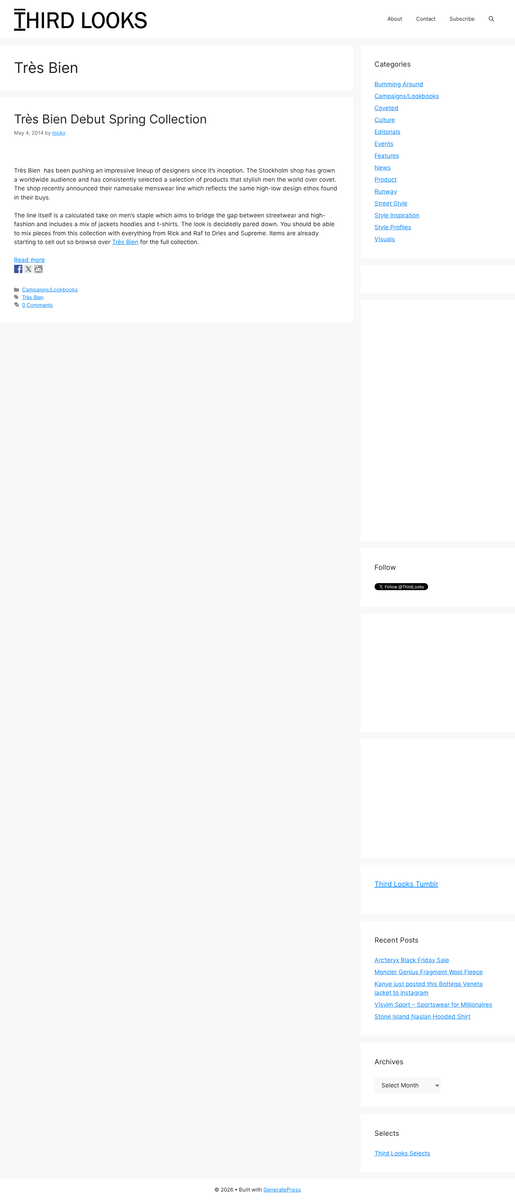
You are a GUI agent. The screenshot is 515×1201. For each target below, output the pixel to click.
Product (386, 179)
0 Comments (37, 305)
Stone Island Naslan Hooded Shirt (423, 1016)
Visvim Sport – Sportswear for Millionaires (433, 1004)
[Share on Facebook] (18, 269)
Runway (386, 191)
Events (384, 143)
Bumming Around (399, 84)
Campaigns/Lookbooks (50, 289)
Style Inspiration (397, 215)
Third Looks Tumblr (406, 884)
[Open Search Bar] (491, 18)
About (394, 18)
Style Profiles (393, 227)
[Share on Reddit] (38, 269)
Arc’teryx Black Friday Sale (412, 960)
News (383, 167)
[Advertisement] (427, 419)
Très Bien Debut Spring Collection (110, 119)
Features (387, 155)
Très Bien (125, 241)
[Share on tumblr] (48, 269)
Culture (385, 119)
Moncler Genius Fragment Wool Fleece (429, 972)
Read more (29, 259)
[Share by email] (59, 269)
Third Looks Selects (402, 1153)
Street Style (391, 203)
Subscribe (462, 18)
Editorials (387, 131)
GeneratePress (282, 1189)
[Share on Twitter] (28, 269)
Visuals (385, 239)
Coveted (386, 108)
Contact (425, 18)
